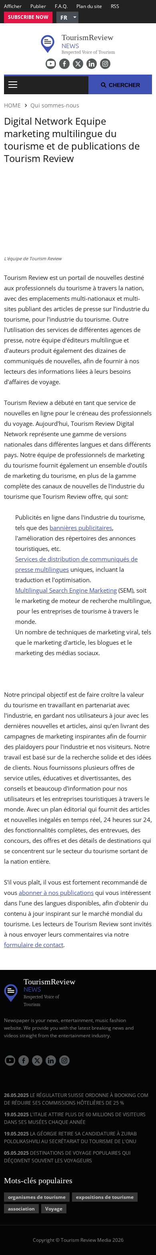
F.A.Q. (61, 6)
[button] (67, 17)
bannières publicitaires (81, 528)
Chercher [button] (124, 85)
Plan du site (89, 6)
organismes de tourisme (37, 1197)
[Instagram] (105, 64)
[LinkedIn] (91, 64)
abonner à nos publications (56, 893)
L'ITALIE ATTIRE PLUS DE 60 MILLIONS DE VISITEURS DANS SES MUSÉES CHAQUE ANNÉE (75, 1118)
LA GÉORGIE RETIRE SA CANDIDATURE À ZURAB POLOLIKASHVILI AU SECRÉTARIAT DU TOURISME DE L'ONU (70, 1137)
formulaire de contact (33, 945)
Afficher (13, 6)
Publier (38, 6)
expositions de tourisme (105, 1197)
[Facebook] (64, 64)
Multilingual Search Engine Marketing (66, 590)
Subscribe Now (28, 17)
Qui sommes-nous (54, 105)
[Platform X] (78, 64)
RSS (115, 6)
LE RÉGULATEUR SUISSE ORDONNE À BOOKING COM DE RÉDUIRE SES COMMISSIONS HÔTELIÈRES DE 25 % (76, 1099)
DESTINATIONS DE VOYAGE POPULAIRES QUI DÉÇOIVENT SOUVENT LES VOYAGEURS (67, 1157)
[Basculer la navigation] (13, 85)
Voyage (53, 1208)
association (21, 1208)
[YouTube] (51, 64)
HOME (12, 105)
